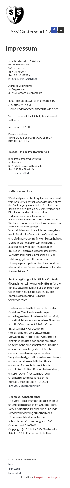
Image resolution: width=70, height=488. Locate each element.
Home (11, 464)
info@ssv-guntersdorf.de (23, 78)
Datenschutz (15, 472)
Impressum (14, 468)
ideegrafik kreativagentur (48, 477)
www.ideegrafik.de (19, 172)
